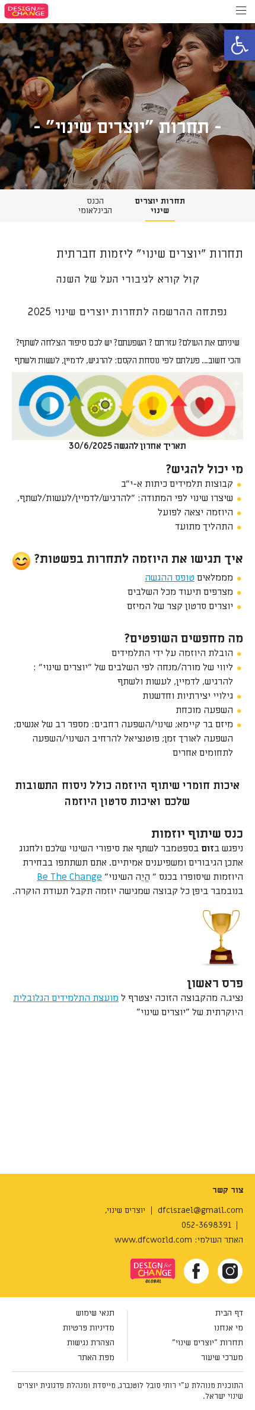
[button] (239, 45)
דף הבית (229, 1313)
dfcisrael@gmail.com (200, 1210)
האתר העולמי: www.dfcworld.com (178, 1240)
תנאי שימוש (95, 1313)
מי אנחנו (228, 1327)
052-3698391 (206, 1225)
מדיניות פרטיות (88, 1327)
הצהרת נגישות (90, 1342)
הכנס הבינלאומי (95, 206)
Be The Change (69, 876)
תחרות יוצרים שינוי (160, 206)
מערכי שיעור (222, 1357)
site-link (156, 1264)
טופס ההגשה (170, 577)
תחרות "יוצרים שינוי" (207, 1342)
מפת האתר (96, 1357)
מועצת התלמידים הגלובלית (66, 998)
